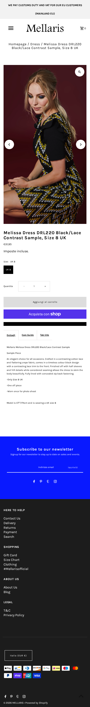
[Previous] (9, 144)
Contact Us (12, 518)
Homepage (18, 44)
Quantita (8, 286)
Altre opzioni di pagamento (45, 324)
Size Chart (11, 560)
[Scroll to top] (81, 696)
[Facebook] (34, 482)
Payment (10, 532)
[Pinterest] (41, 482)
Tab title (44, 335)
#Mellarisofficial (16, 569)
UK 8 (8, 269)
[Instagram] (55, 482)
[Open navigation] (11, 28)
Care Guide (28, 335)
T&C (7, 610)
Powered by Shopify (36, 702)
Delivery (9, 523)
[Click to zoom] (79, 72)
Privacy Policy (14, 615)
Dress (35, 44)
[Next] (80, 144)
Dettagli (11, 335)
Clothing (10, 564)
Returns (10, 528)
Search (9, 537)
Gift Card (10, 555)
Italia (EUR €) (18, 655)
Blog (7, 592)
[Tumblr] (48, 482)
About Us (10, 587)
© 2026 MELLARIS (14, 702)
